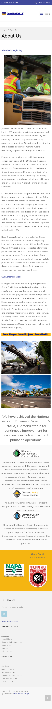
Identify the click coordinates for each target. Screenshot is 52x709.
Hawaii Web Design (21, 694)
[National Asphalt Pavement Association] (14, 570)
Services (5, 666)
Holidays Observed (9, 621)
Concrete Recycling (9, 678)
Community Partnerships (11, 642)
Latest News (6, 639)
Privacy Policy (7, 681)
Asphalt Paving (7, 669)
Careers (4, 648)
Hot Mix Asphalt (8, 672)
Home (5, 30)
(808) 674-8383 (11, 2)
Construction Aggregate (11, 675)
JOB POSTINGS (43, 2)
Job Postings (6, 651)
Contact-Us (6, 645)
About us (5, 636)
